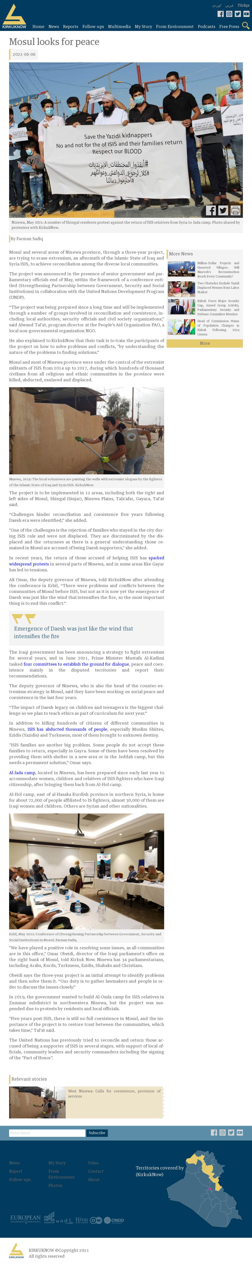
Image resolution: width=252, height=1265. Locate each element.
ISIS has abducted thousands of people (67, 729)
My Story (57, 1163)
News (14, 1163)
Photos (55, 1186)
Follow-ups (20, 1180)
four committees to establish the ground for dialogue (76, 664)
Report (15, 1171)
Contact (96, 1171)
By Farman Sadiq (27, 239)
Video (93, 1163)
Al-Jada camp (22, 773)
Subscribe (97, 1133)
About (94, 1180)
